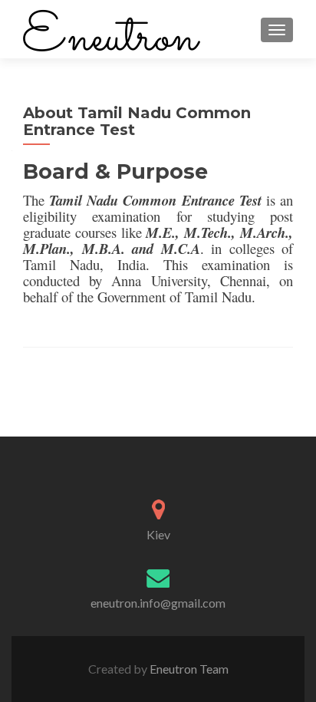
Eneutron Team (188, 668)
